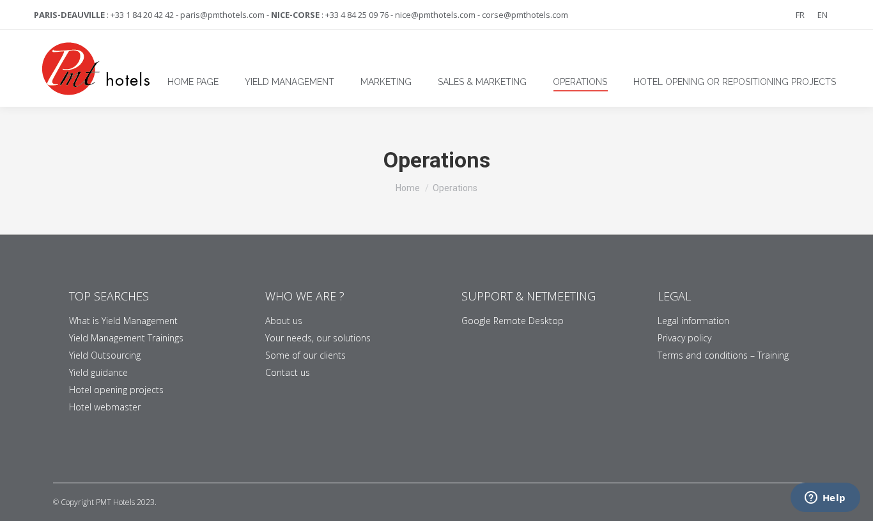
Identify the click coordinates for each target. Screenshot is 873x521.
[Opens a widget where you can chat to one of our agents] (825, 499)
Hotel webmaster (105, 407)
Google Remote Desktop (512, 321)
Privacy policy (684, 338)
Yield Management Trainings (126, 338)
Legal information (693, 321)
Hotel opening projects (116, 390)
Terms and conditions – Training (723, 355)
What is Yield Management (123, 321)
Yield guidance (98, 372)
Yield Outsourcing (105, 355)
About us (283, 321)
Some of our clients (305, 355)
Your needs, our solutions (318, 338)
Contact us (287, 372)
